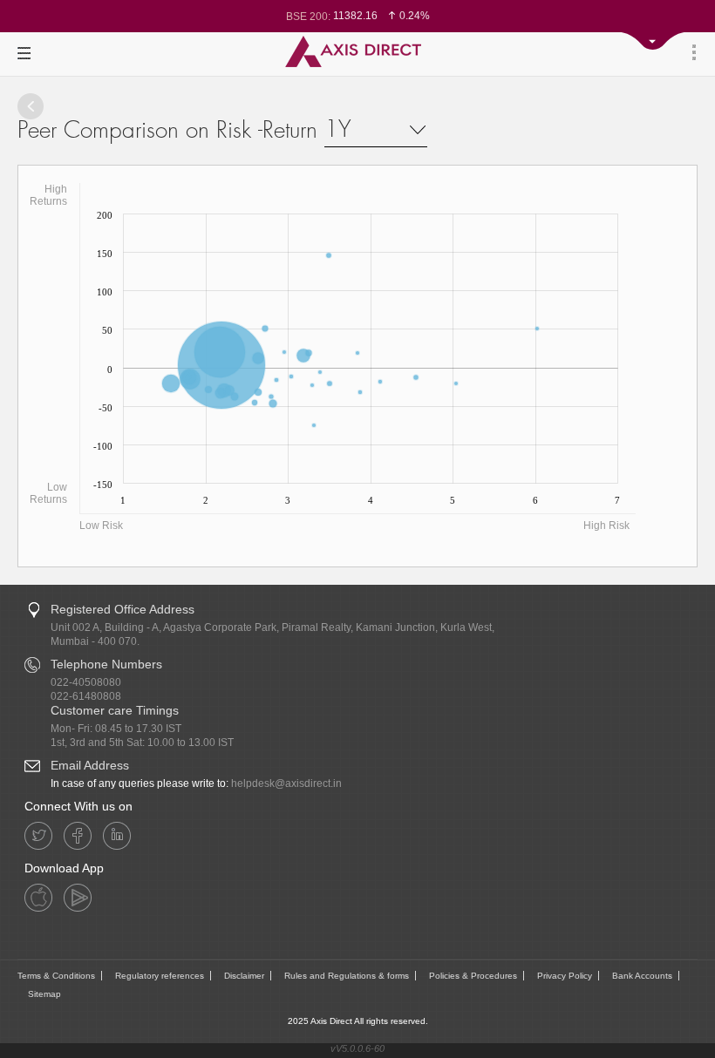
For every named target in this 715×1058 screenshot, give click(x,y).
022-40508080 (86, 682)
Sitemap (44, 994)
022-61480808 (86, 696)
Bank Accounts (642, 975)
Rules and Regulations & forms (346, 975)
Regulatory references (159, 975)
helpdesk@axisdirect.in (286, 783)
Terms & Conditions (56, 975)
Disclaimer (244, 975)
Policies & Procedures (473, 975)
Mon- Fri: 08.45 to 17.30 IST (116, 728)
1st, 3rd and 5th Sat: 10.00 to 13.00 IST (142, 742)
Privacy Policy (564, 975)
